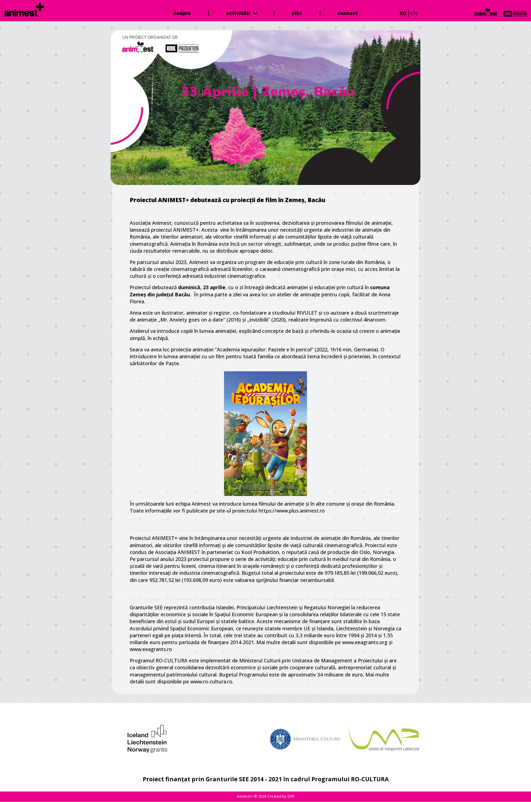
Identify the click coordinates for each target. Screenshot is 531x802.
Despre (182, 13)
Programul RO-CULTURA (159, 660)
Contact (347, 13)
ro (403, 13)
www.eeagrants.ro (151, 649)
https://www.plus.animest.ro (292, 510)
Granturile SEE (146, 607)
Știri (296, 13)
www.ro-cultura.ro (210, 681)
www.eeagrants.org (364, 642)
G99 (290, 796)
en (414, 13)
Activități (239, 13)
